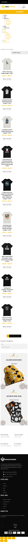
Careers (8, 24)
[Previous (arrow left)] (2, 540)
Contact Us (6, 28)
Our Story (8, 21)
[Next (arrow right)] (6, 540)
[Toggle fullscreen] (6, 538)
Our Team (8, 23)
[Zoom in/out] (2, 538)
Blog (5, 26)
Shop (5, 17)
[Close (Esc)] (13, 538)
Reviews (8, 20)
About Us (6, 18)
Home (5, 15)
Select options (7, 79)
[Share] (9, 538)
